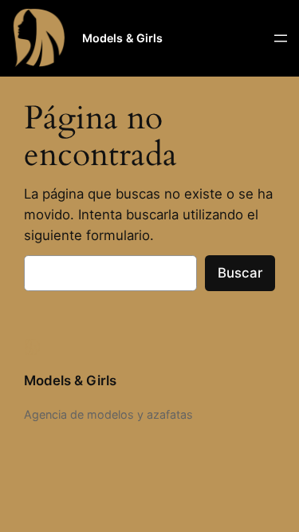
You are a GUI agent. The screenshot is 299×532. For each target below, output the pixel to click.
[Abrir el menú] (280, 38)
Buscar (240, 273)
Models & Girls (122, 38)
